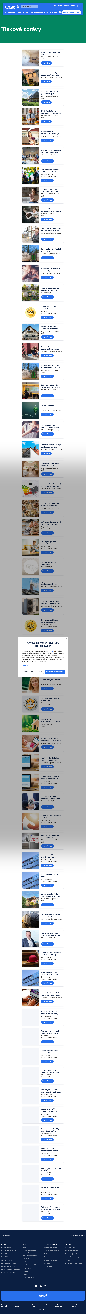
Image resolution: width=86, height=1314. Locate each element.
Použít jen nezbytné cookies (32, 672)
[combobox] (30, 6)
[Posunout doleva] (60, 12)
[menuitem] (10, 12)
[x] (66, 638)
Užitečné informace (50, 1244)
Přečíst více (25, 665)
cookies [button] (51, 651)
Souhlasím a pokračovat (54, 672)
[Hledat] (80, 6)
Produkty (4, 1244)
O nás (25, 1244)
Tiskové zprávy (5, 1235)
